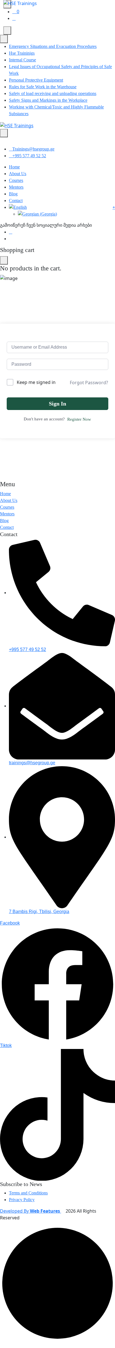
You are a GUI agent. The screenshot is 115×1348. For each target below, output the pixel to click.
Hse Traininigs (22, 53)
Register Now (79, 419)
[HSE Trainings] (16, 125)
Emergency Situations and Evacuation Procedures (53, 46)
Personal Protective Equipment (36, 80)
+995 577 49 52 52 (29, 155)
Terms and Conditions (28, 1192)
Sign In (57, 403)
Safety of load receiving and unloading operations (52, 93)
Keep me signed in (36, 382)
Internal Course (22, 59)
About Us (17, 173)
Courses (16, 180)
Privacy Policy (22, 1199)
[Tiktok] (10, 238)
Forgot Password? (89, 382)
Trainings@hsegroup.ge (33, 149)
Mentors (16, 187)
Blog (13, 193)
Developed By (30, 1211)
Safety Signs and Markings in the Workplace (48, 100)
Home (14, 167)
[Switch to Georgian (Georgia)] (66, 214)
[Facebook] (10, 232)
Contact (16, 200)
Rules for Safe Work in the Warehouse (42, 86)
